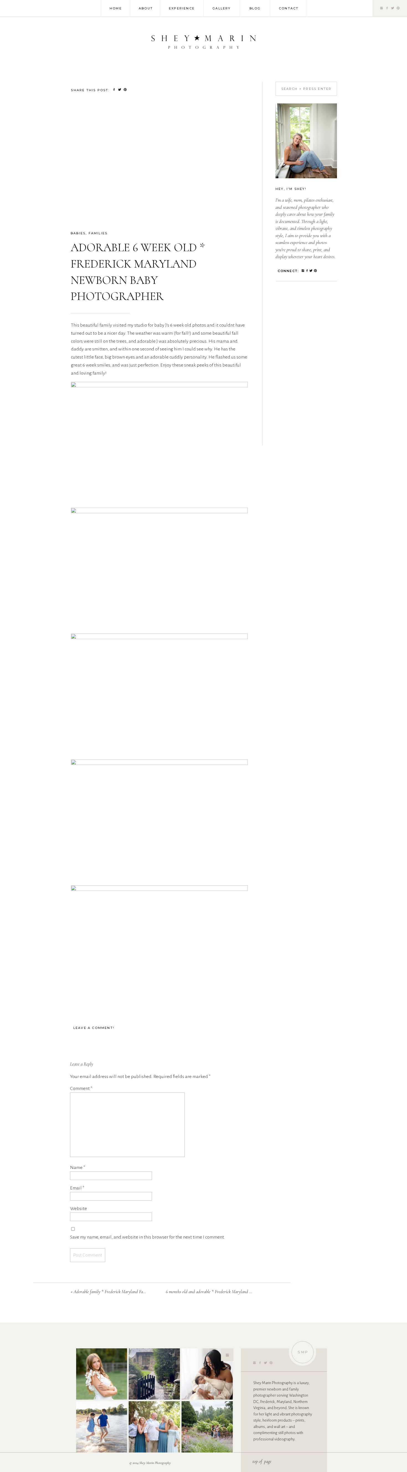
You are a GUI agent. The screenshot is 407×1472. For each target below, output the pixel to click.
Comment (81, 1088)
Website (78, 1208)
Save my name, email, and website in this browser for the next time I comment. (147, 1237)
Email (77, 1188)
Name (77, 1167)
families (98, 233)
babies (78, 233)
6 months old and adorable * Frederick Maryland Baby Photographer (223, 1292)
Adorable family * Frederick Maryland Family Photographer (124, 1292)
